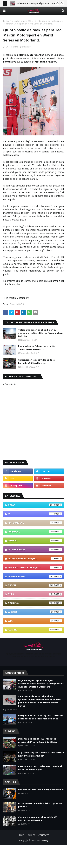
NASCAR (31, 585)
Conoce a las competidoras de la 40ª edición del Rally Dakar (37, 819)
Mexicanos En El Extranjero (31, 567)
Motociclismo (31, 576)
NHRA (31, 594)
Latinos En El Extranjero (31, 558)
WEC (31, 620)
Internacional (31, 549)
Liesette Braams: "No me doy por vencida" (41, 789)
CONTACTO (43, 835)
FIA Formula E (31, 522)
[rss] (18, 478)
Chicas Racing (12, 46)
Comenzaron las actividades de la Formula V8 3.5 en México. (36, 361)
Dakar (31, 505)
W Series (31, 611)
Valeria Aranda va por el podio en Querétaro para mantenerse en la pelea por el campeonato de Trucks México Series (39, 701)
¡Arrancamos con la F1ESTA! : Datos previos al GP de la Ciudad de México (38, 740)
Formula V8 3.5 (26, 21)
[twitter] (49, 471)
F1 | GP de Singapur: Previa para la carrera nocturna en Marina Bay (41, 754)
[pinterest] (49, 478)
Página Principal (10, 21)
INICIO (22, 835)
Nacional (31, 603)
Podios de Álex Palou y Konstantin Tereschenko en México (36, 348)
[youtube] (49, 485)
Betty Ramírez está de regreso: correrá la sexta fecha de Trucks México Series (40, 717)
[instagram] (18, 485)
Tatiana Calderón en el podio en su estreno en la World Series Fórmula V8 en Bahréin (40, 333)
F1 (31, 513)
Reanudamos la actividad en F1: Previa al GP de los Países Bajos (40, 768)
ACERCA (31, 835)
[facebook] (18, 471)
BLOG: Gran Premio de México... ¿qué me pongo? (40, 805)
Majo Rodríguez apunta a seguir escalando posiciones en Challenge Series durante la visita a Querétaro (41, 683)
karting (31, 629)
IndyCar (31, 540)
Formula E (31, 531)
